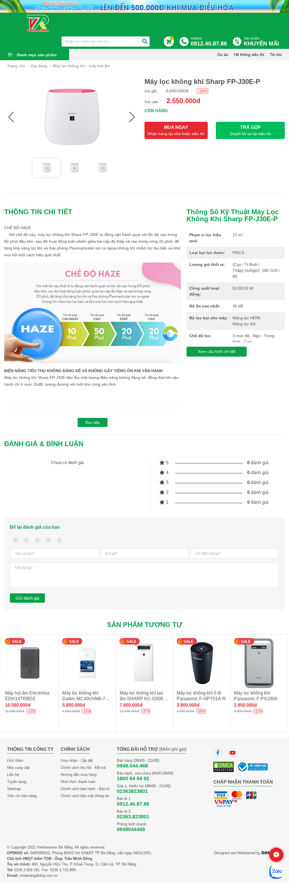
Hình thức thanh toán (78, 782)
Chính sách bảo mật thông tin (85, 796)
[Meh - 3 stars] (37, 540)
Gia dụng (39, 66)
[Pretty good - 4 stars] (48, 540)
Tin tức (276, 54)
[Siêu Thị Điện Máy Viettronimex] (38, 23)
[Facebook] (217, 752)
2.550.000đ (183, 101)
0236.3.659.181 (27, 870)
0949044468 (131, 829)
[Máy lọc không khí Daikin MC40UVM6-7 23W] (87, 663)
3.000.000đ (177, 90)
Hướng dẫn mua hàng (79, 775)
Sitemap (14, 789)
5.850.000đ (73, 705)
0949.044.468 (132, 766)
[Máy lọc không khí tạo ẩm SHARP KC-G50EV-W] (145, 663)
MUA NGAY (176, 130)
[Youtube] (232, 752)
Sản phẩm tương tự (144, 624)
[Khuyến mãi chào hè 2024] (144, 6)
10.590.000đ (17, 705)
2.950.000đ (245, 705)
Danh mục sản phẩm (36, 55)
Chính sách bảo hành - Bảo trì (85, 789)
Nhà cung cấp (18, 767)
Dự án (222, 54)
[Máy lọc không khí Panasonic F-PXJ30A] (259, 663)
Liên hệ (13, 775)
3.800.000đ (188, 705)
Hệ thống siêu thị (249, 54)
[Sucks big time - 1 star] (15, 540)
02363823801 (132, 791)
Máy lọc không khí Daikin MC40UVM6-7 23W (83, 699)
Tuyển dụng (16, 782)
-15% (202, 91)
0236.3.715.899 (62, 870)
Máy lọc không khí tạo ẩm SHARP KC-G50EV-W (144, 699)
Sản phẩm (261, 41)
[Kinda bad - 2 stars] (26, 540)
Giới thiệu (15, 760)
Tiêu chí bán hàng (21, 796)
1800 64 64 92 (133, 778)
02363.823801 (133, 816)
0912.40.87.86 (133, 804)
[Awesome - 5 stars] (59, 540)
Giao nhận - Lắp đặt (77, 760)
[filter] (145, 41)
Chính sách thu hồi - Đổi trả (83, 767)
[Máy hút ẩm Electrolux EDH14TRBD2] (30, 663)
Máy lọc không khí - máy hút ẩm (81, 66)
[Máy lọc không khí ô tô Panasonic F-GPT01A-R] (202, 663)
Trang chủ (16, 66)
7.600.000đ (131, 705)
